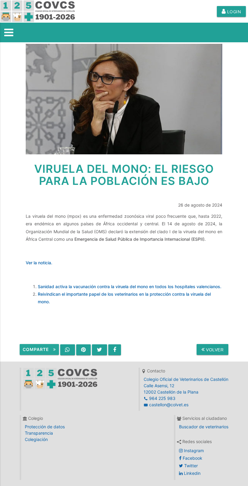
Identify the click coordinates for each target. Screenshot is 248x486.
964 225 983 (161, 398)
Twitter (190, 465)
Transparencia (39, 433)
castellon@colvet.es (168, 404)
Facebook (191, 458)
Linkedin (192, 473)
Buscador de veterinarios (203, 426)
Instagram (193, 450)
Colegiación (36, 439)
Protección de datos (45, 426)
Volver (214, 349)
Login (233, 11)
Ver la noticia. (39, 262)
